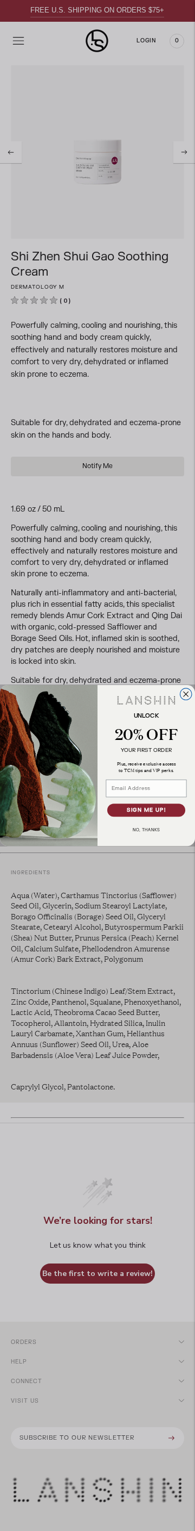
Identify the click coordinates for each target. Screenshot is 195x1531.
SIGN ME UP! (146, 810)
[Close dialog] (186, 694)
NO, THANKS (146, 830)
